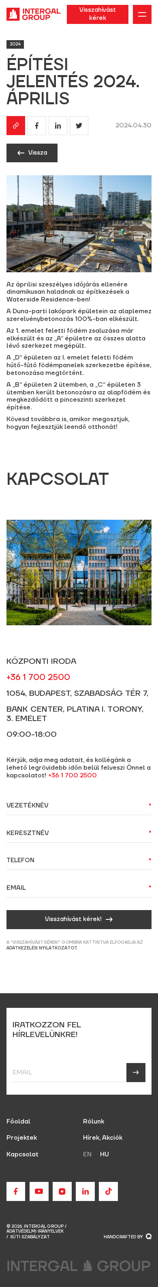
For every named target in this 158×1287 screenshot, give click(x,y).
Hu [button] (104, 1154)
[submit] (135, 1072)
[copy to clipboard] (16, 125)
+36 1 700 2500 (72, 775)
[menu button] (142, 14)
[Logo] (33, 14)
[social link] (16, 1191)
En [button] (87, 1154)
